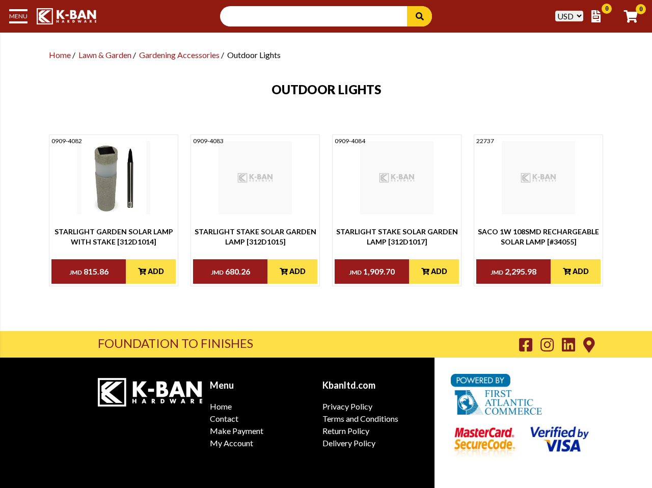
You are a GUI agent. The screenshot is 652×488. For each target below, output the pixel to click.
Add (155, 271)
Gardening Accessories (179, 55)
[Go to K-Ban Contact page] (589, 344)
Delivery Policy (348, 443)
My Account (231, 443)
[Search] (419, 16)
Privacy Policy (347, 406)
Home (60, 55)
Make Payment (236, 431)
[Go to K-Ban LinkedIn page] (572, 344)
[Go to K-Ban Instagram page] (551, 344)
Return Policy (345, 431)
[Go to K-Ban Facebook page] (529, 344)
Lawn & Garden (104, 55)
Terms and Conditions (360, 418)
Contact (224, 418)
